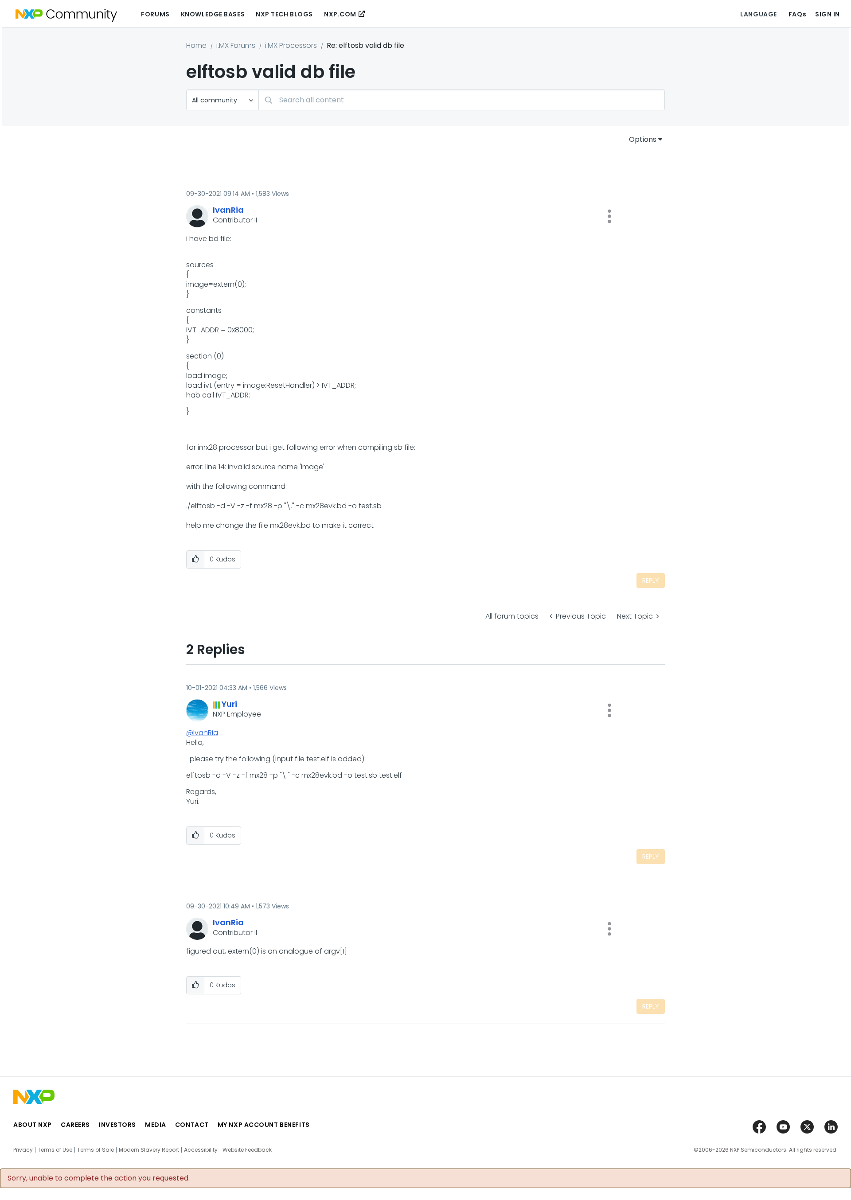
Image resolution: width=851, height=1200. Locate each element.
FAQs (797, 14)
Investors (117, 1124)
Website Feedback (247, 1150)
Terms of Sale (95, 1150)
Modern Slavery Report (149, 1150)
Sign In (827, 14)
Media (155, 1124)
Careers (75, 1124)
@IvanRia (202, 733)
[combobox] (461, 100)
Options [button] (642, 139)
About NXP (32, 1124)
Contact (192, 1124)
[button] (609, 216)
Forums (155, 14)
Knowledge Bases (213, 14)
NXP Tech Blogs (284, 14)
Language (758, 14)
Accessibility (201, 1150)
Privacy (23, 1150)
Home (196, 45)
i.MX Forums (235, 45)
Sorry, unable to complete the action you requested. (99, 1178)
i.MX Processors (291, 45)
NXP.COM (340, 14)
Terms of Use (55, 1150)
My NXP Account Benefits (264, 1124)
